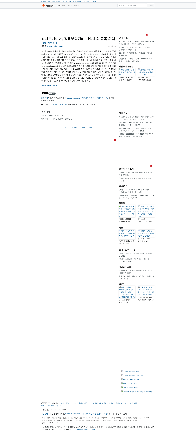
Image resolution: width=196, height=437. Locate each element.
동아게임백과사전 (127, 249)
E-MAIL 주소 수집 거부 (49, 406)
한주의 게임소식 (126, 169)
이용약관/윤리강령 (99, 403)
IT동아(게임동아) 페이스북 (58, 104)
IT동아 (48, 1)
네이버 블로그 (78, 1)
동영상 (76, 5)
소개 (62, 403)
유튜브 (53, 1)
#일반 (44, 43)
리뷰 (64, 5)
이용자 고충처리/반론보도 (81, 403)
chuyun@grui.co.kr (56, 46)
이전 (67, 127)
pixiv (121, 284)
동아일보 (43, 1)
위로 (75, 127)
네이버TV (58, 1)
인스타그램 (71, 1)
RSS (61, 406)
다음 (90, 127)
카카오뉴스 (93, 1)
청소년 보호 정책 (130, 403)
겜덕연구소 (124, 186)
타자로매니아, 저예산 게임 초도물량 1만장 (56, 119)
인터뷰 (122, 203)
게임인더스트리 (126, 267)
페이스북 (65, 1)
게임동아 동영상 (126, 66)
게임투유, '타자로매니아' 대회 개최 (54, 115)
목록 (83, 127)
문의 (67, 403)
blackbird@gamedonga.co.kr (86, 429)
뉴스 (59, 5)
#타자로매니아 (52, 43)
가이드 (69, 5)
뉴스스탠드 (86, 1)
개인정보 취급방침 (115, 403)
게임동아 (44, 98)
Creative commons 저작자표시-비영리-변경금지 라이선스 (87, 98)
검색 (151, 5)
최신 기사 (123, 113)
